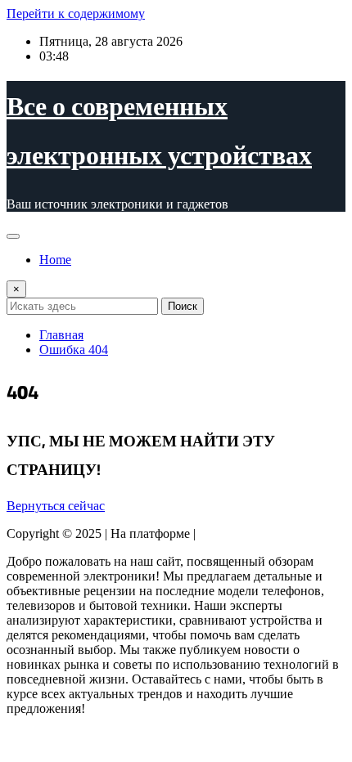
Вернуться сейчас (56, 506)
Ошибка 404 (73, 349)
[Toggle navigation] (13, 236)
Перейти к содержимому (76, 13)
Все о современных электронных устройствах (159, 130)
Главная (61, 335)
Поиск (182, 306)
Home (55, 260)
